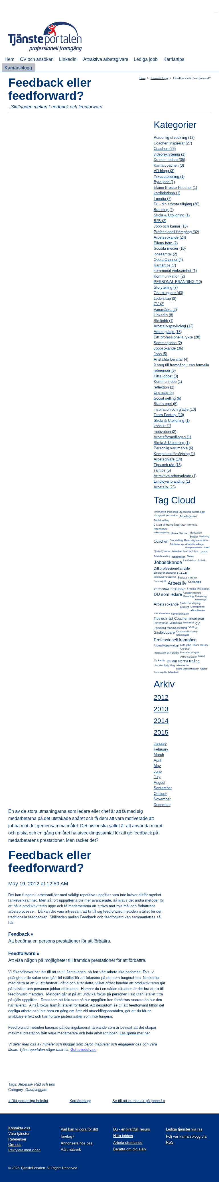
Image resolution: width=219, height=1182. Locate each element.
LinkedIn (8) (163, 315)
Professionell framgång (175, 639)
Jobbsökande (168, 562)
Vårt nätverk (71, 1149)
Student (184, 607)
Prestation (185, 652)
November (162, 799)
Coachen (161, 541)
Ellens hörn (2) (166, 243)
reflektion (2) (164, 387)
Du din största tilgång (183, 661)
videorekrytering (161, 532)
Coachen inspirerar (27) (173, 143)
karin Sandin (160, 512)
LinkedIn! (68, 59)
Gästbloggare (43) (168, 293)
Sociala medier (187, 577)
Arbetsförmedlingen (194, 544)
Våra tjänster (18, 1133)
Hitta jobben (123, 1136)
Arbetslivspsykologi (166, 645)
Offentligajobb (182, 635)
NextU (183, 603)
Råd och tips (190, 551)
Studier (194, 536)
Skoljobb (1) (163, 321)
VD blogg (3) (164, 171)
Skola (190, 556)
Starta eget (198, 512)
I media (191, 588)
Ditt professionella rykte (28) (177, 337)
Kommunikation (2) (169, 276)
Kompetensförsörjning (186, 631)
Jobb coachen (182, 665)
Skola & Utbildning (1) (172, 215)
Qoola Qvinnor (162, 551)
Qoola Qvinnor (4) (168, 259)
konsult (201, 656)
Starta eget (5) (165, 404)
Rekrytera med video (24, 1150)
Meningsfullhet (197, 607)
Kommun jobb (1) (168, 381)
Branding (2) (164, 210)
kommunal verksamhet (165, 577)
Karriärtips (173, 59)
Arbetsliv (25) (165, 487)
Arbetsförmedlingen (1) (172, 437)
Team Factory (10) (169, 415)
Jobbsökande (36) (168, 348)
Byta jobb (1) (164, 182)
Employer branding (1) (172, 481)
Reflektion (203, 588)
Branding (188, 596)
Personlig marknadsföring (170, 627)
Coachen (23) (165, 148)
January (160, 743)
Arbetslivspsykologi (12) (173, 326)
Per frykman (161, 622)
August (159, 782)
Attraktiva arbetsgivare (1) (175, 476)
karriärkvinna (189, 560)
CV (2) (159, 304)
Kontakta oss (19, 1128)
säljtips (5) (162, 470)
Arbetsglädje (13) (168, 332)
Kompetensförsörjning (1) (174, 454)
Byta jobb (185, 645)
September (163, 788)
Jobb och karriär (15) (171, 226)
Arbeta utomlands (127, 1142)
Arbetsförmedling (162, 556)
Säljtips (203, 669)
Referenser (17, 1139)
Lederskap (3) (165, 298)
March (159, 755)
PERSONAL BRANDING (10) (178, 282)
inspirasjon (179, 556)
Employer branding (165, 572)
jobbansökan (172, 515)
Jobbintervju (177, 544)
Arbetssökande (166, 604)
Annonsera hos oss (77, 1143)
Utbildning (204, 536)
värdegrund (159, 515)
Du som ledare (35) (169, 160)
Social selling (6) (167, 398)
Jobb (204, 552)
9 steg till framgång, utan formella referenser (176, 526)
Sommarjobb (160, 581)
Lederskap (177, 551)
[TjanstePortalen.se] (49, 52)
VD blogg (192, 627)
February (161, 749)
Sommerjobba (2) (168, 343)
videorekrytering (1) (169, 154)
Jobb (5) (160, 354)
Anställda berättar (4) (171, 359)
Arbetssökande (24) (170, 237)
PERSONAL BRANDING (170, 589)
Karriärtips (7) (165, 265)
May (157, 766)
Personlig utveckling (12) (174, 137)
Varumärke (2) (165, 309)
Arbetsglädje (188, 656)
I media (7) (162, 199)
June (158, 771)
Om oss (14, 1144)
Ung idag (169, 665)
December (162, 805)
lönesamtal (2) (165, 254)
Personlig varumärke (196, 540)
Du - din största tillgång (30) (176, 204)
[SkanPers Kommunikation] (216, 11)
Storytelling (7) (166, 287)
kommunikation (180, 613)
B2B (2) (160, 221)
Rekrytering (200, 596)
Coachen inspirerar (189, 619)
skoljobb (195, 652)
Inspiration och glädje (166, 652)
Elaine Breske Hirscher (187, 669)
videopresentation (193, 547)
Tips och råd (163, 619)
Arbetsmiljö (200, 599)
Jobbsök (202, 560)
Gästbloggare (164, 633)
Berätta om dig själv (129, 1149)
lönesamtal (188, 622)
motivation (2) (165, 431)
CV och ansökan (37, 59)
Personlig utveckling (179, 512)
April (157, 760)
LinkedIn (182, 573)
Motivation (196, 532)
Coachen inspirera (192, 593)
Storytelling (176, 540)
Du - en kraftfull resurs (131, 1129)
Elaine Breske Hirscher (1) (175, 187)
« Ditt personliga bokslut (28, 1101)
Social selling (161, 520)
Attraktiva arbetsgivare (105, 59)
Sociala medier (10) (170, 248)
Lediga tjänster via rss (184, 1129)
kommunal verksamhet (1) (175, 270)
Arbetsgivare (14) (168, 459)
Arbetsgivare (188, 516)
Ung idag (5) (164, 392)
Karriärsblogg (18, 67)
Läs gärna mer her (135, 1033)
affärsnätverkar (197, 610)
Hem (9, 59)
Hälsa (206, 547)
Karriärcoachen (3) (169, 165)
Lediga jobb (146, 59)
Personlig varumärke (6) (173, 448)
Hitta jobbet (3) (166, 376)
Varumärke (164, 613)
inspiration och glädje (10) (175, 409)
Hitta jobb (158, 665)
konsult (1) (162, 426)
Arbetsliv (177, 583)
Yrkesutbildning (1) (169, 176)
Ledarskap (176, 622)
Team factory (200, 645)
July (157, 777)
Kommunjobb (160, 672)
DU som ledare (168, 594)
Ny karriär (159, 660)
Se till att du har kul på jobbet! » (138, 1101)
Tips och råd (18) (168, 465)
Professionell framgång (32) (176, 232)
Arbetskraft (173, 672)
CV (197, 623)
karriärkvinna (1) (167, 193)
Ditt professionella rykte (172, 569)
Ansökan (185, 648)
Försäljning (194, 603)
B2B (156, 613)
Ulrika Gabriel (179, 533)
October (160, 794)
